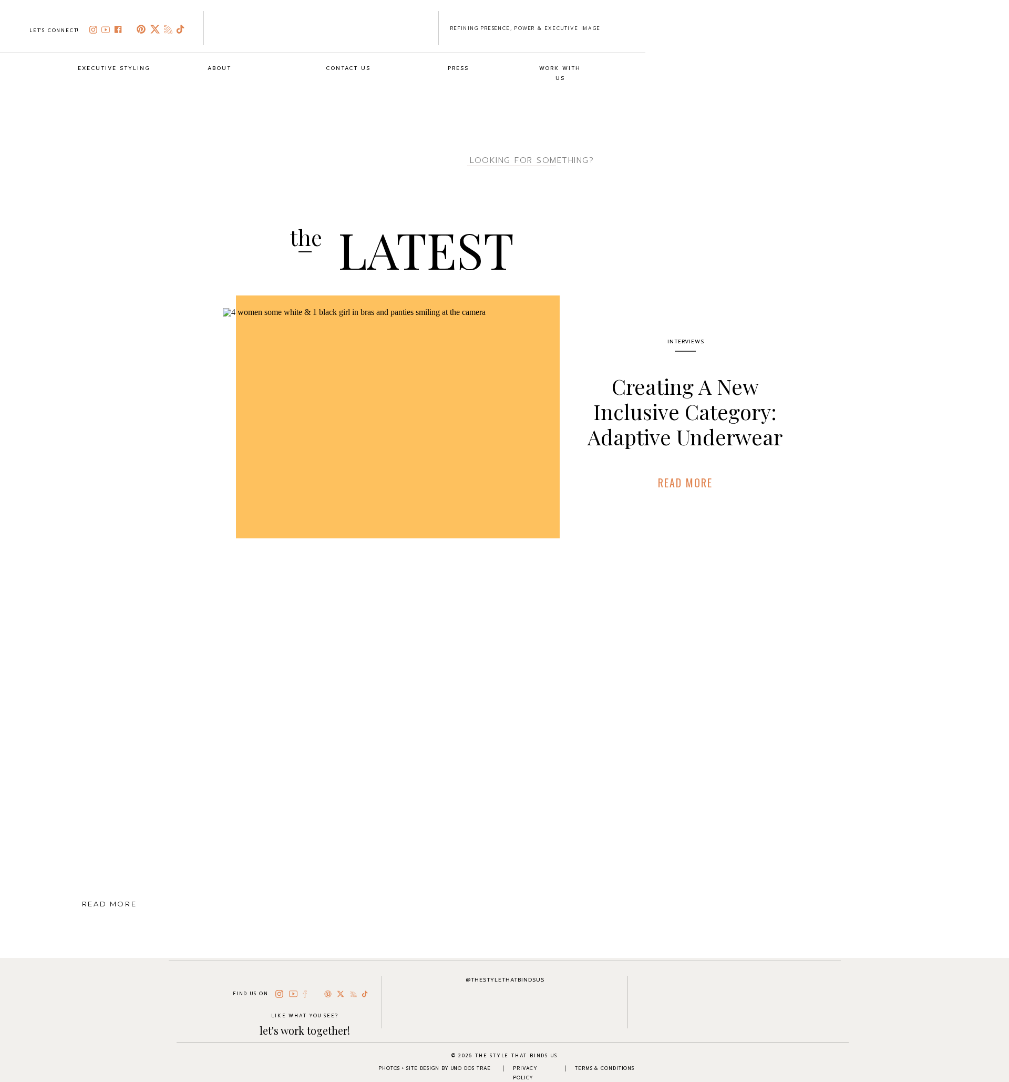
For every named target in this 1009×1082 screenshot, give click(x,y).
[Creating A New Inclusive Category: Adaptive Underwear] (385, 429)
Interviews (685, 341)
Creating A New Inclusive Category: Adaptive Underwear (685, 411)
